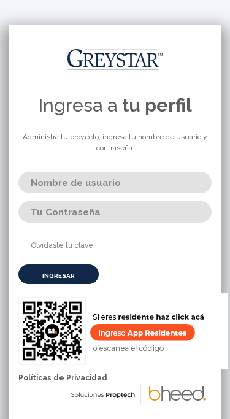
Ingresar (58, 275)
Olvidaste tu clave (62, 245)
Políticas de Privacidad (62, 378)
